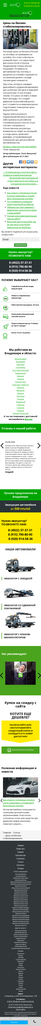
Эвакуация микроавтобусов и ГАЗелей (20, 882)
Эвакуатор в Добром (20, 913)
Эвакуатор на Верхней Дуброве (20, 919)
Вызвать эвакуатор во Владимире (20, 146)
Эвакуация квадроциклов (21, 890)
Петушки (20, 396)
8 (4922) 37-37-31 (20, 262)
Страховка (21, 858)
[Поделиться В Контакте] (32, 161)
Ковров (20, 379)
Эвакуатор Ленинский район (21, 909)
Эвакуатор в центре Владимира (20, 915)
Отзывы (20, 868)
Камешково (20, 373)
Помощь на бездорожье (20, 936)
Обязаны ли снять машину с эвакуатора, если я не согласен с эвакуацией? (22, 210)
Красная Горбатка (20, 385)
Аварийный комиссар (21, 932)
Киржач (20, 376)
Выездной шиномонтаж (20, 942)
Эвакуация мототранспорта (20, 878)
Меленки (20, 390)
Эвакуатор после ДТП (21, 925)
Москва (21, 991)
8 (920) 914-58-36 (32, 6)
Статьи (20, 862)
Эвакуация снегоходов (21, 891)
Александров (20, 359)
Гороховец (20, 367)
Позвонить (14, 1022)
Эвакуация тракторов (20, 886)
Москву (28, 419)
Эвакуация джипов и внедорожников (21, 884)
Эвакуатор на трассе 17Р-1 (21, 897)
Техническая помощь (21, 930)
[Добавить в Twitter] (28, 161)
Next (39, 675)
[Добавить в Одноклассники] (24, 161)
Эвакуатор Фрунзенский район (20, 911)
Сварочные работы (20, 944)
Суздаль (20, 410)
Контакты (20, 865)
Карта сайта (20, 1009)
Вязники (20, 364)
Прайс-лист (20, 849)
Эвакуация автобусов (20, 880)
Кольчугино (20, 382)
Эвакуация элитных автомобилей (21, 888)
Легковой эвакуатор (20, 874)
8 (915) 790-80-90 (32, 3)
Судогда (20, 407)
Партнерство (20, 855)
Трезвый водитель (21, 938)
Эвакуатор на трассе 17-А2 (21, 903)
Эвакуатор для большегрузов (21, 921)
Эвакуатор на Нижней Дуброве (20, 917)
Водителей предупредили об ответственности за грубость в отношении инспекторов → (22, 181)
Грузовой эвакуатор (20, 876)
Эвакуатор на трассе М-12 (21, 899)
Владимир (20, 361)
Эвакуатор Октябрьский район (20, 907)
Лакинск (20, 387)
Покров (20, 399)
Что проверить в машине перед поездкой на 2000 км (20, 203)
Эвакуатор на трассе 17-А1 (21, 901)
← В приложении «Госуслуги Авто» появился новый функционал (20, 173)
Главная (20, 845)
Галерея (20, 852)
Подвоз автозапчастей (21, 946)
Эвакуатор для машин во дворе (20, 923)
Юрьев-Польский (20, 413)
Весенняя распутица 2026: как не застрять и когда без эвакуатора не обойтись (21, 224)
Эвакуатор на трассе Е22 (20, 905)
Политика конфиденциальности (20, 1007)
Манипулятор (20, 940)
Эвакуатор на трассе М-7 (20, 893)
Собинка (20, 405)
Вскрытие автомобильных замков (20, 948)
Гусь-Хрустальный (20, 370)
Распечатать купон (22, 750)
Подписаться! (20, 245)
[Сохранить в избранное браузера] (35, 161)
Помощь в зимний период (21, 934)
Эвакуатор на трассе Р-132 (21, 895)
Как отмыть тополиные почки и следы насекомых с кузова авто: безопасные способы (22, 195)
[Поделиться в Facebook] (20, 161)
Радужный (20, 402)
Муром (20, 393)
